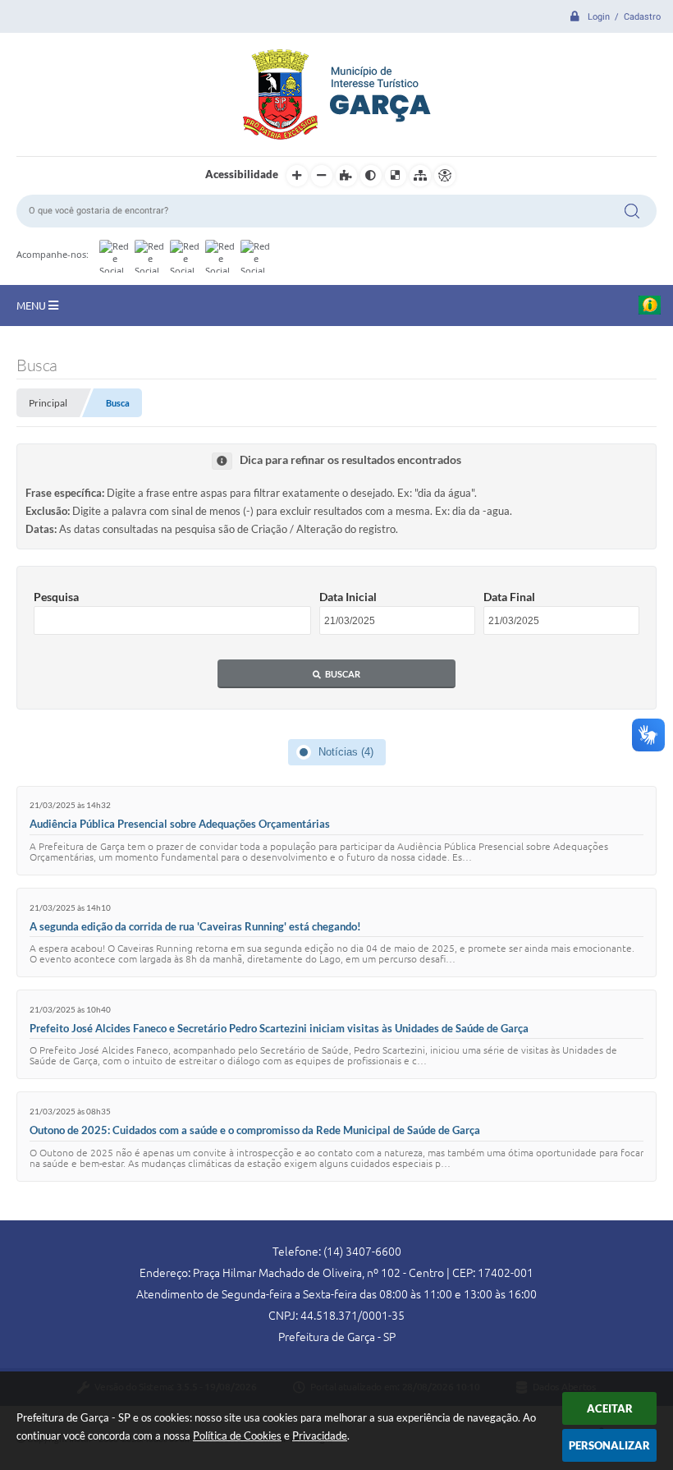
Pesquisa (56, 597)
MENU (32, 305)
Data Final (509, 597)
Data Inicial (348, 597)
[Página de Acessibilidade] (445, 175)
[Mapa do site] (420, 175)
